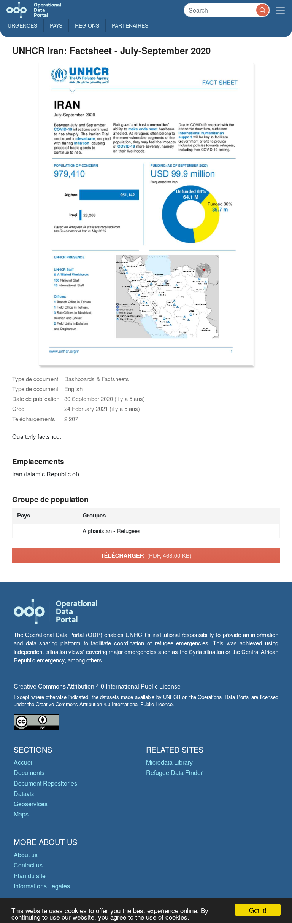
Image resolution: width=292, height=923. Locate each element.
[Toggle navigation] (280, 10)
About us (26, 854)
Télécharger (145, 555)
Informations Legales (42, 886)
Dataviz (24, 793)
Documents (29, 772)
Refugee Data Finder (174, 772)
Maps (21, 814)
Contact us (28, 865)
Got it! (258, 910)
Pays (56, 25)
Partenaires (130, 25)
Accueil (24, 762)
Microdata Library (169, 762)
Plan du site (30, 875)
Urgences (22, 25)
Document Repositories (45, 783)
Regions (87, 25)
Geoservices (31, 803)
